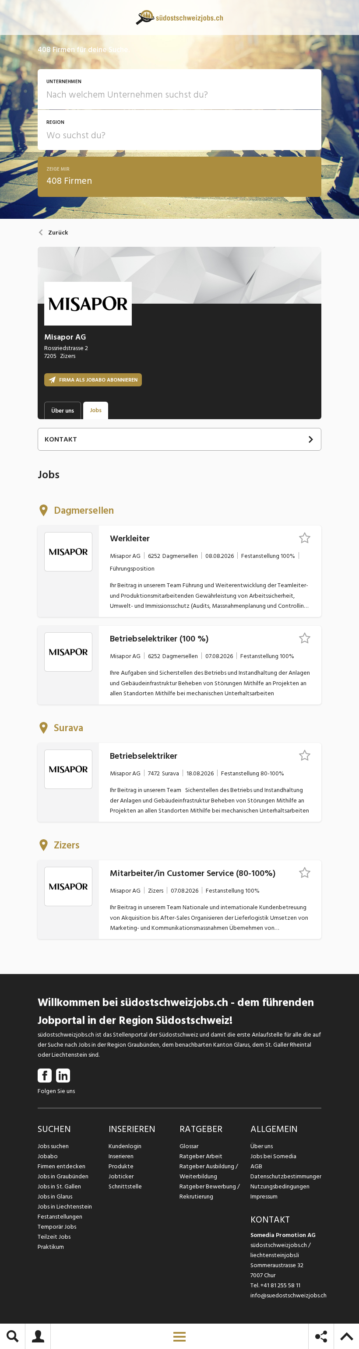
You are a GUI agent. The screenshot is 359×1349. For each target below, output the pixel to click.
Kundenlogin (125, 1146)
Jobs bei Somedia (273, 1156)
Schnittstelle (125, 1186)
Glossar (189, 1146)
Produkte (121, 1166)
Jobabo (48, 1156)
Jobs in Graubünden (63, 1176)
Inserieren (121, 1156)
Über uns (261, 1146)
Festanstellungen (60, 1217)
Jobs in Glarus (55, 1196)
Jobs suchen (53, 1146)
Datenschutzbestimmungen (285, 1176)
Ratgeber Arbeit (201, 1156)
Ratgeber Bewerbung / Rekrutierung (210, 1191)
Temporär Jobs (57, 1227)
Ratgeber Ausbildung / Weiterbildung (209, 1171)
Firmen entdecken (61, 1166)
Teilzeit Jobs (54, 1237)
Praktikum (51, 1247)
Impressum (264, 1196)
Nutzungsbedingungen (280, 1186)
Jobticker (121, 1176)
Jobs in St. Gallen (59, 1186)
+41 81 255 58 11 (280, 1285)
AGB (256, 1166)
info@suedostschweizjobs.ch (288, 1295)
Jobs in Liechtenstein (65, 1207)
